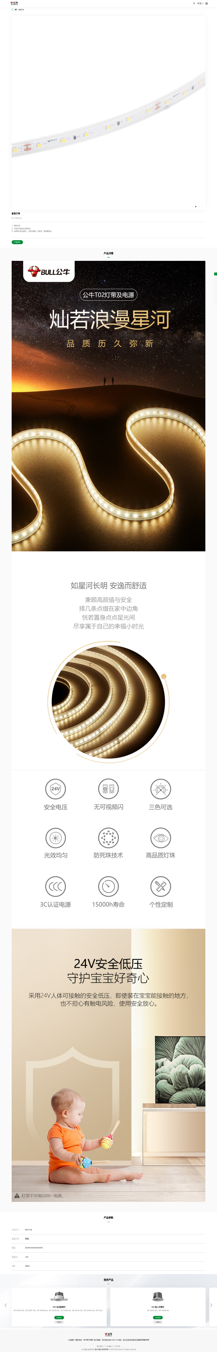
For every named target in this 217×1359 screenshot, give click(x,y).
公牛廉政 (108, 1346)
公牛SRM (117, 1346)
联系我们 (100, 1346)
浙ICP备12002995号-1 (102, 1349)
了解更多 (59, 1322)
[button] (189, 206)
